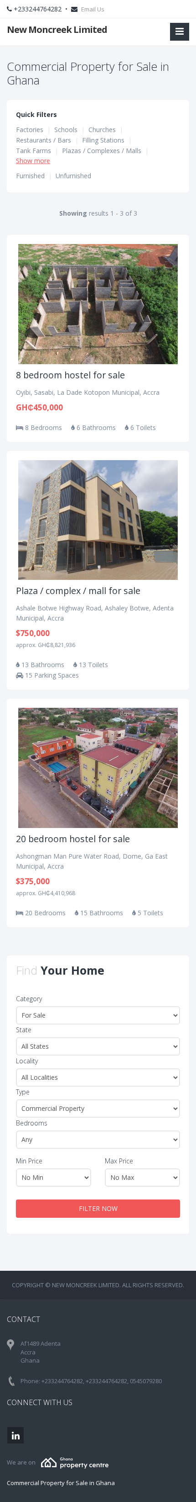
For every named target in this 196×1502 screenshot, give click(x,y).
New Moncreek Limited (57, 29)
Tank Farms (33, 150)
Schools (65, 129)
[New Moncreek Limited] (74, 1462)
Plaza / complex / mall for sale (78, 590)
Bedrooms (31, 1123)
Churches (102, 129)
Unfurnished (73, 175)
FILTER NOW (98, 1208)
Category (29, 998)
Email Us (92, 9)
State (23, 1029)
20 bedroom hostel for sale (73, 839)
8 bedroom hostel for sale (70, 375)
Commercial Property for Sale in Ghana (61, 1483)
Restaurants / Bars (43, 140)
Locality (27, 1060)
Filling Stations (103, 140)
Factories (29, 129)
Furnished (30, 175)
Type (23, 1092)
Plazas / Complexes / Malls (101, 150)
